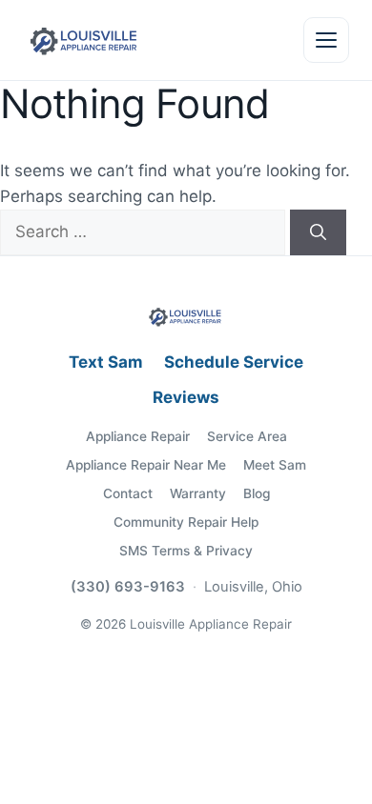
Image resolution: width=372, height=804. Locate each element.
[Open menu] (326, 40)
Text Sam (106, 362)
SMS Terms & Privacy (186, 550)
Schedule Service (233, 362)
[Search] (318, 232)
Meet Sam (274, 464)
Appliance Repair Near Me (146, 464)
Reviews (186, 397)
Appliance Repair (138, 436)
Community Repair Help (186, 522)
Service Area (247, 436)
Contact (128, 493)
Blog (256, 493)
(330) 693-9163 (128, 586)
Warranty (198, 493)
